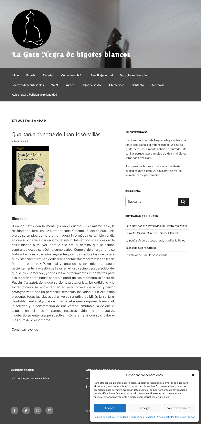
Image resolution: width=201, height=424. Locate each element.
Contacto (138, 85)
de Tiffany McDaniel (156, 225)
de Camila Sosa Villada (146, 255)
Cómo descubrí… (72, 75)
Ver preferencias (179, 408)
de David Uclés (155, 240)
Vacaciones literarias (134, 75)
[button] (193, 375)
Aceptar (110, 408)
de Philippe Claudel (151, 233)
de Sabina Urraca (140, 247)
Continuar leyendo (25, 329)
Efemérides (116, 85)
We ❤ (54, 85)
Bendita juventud (101, 75)
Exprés (30, 75)
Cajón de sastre (92, 85)
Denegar (145, 408)
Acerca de (157, 85)
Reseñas (48, 75)
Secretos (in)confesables (28, 85)
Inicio (15, 75)
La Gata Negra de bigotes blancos (71, 54)
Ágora (70, 85)
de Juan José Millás (55, 134)
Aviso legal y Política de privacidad (136, 416)
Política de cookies (104, 416)
